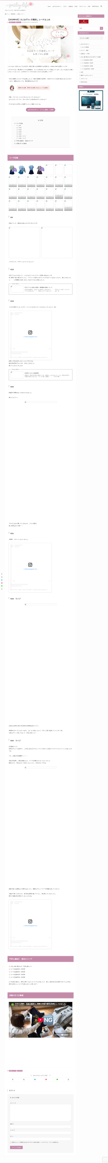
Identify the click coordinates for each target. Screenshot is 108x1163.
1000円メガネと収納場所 (32, 373)
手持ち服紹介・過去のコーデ (24, 140)
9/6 (20, 125)
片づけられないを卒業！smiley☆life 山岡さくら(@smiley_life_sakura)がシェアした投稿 (32, 357)
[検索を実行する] (101, 28)
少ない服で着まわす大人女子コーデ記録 (91, 57)
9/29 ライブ (22, 136)
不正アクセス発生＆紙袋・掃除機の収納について (38, 287)
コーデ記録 (19, 123)
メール (12, 1130)
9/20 (20, 132)
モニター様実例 (85, 47)
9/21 (20, 134)
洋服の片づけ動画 (21, 143)
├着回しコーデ (12, 22)
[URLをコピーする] (68, 1079)
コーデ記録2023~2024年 (87, 60)
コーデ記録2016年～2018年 (88, 69)
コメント (13, 1103)
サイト (11, 1136)
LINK (82, 72)
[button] (13, 1079)
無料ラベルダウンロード (87, 75)
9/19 (20, 129)
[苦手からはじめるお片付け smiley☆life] (19, 5)
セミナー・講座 (84, 50)
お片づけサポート (85, 44)
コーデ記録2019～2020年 (87, 66)
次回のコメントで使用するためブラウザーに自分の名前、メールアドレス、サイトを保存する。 (35, 1142)
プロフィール (84, 78)
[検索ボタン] (101, 6)
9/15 (20, 127)
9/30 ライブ (22, 138)
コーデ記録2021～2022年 (87, 63)
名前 (12, 1124)
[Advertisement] (41, 1054)
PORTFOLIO (84, 82)
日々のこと (19, 22)
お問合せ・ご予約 (85, 53)
